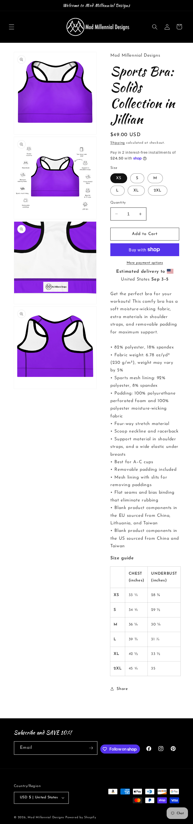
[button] (12, 27)
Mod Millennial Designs (46, 817)
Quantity (118, 203)
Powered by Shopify (80, 817)
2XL (158, 190)
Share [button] (122, 689)
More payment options (145, 262)
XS (118, 178)
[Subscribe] (91, 748)
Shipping (117, 142)
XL (136, 190)
